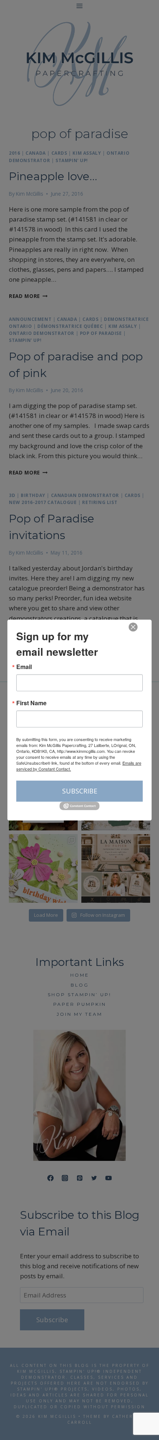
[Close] (133, 627)
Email (24, 667)
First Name (31, 703)
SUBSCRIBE (79, 790)
